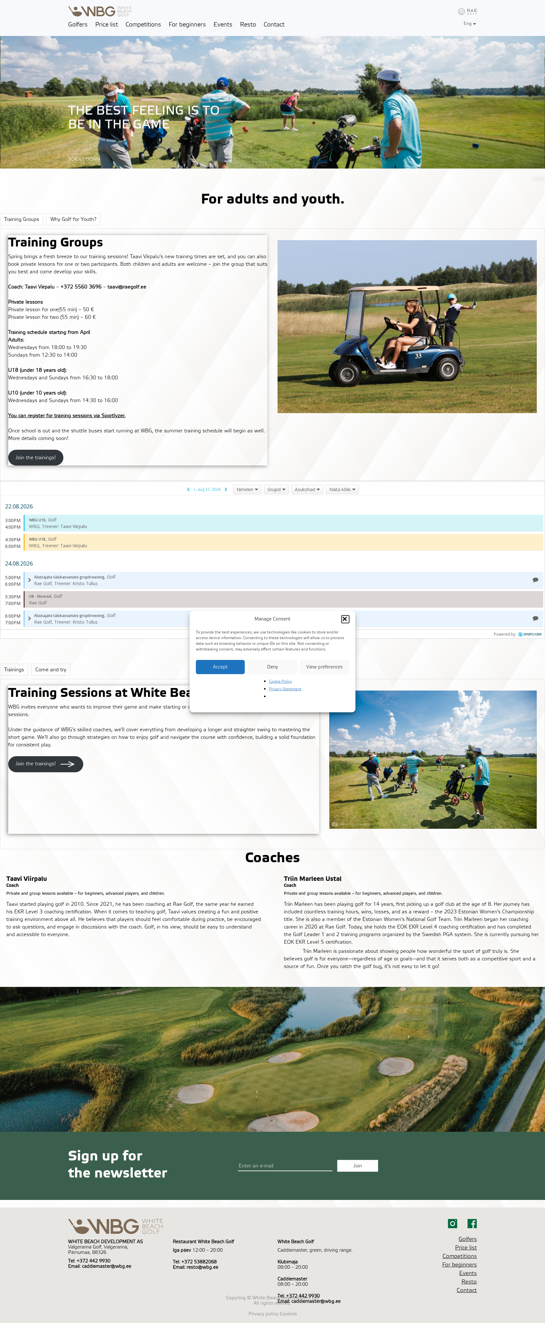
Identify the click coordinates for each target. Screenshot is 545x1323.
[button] (345, 619)
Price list (106, 24)
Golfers (78, 24)
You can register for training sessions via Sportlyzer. (67, 415)
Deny (272, 667)
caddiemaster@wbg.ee (106, 1266)
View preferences (324, 667)
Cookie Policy (280, 681)
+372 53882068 (199, 1262)
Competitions (143, 24)
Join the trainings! (35, 457)
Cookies (288, 1314)
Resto (248, 24)
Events (223, 24)
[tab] (21, 219)
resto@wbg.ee (202, 1267)
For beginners (187, 24)
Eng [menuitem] (468, 24)
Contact (274, 24)
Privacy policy (263, 1314)
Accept (220, 667)
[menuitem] (468, 23)
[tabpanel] (272, 354)
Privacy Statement (285, 689)
